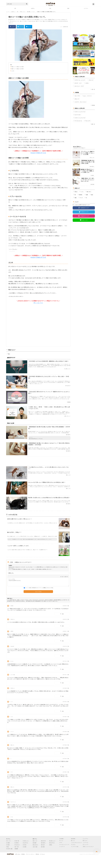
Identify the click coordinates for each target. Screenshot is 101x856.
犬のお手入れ (25, 842)
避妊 (76, 197)
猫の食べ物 (43, 840)
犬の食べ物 (16, 840)
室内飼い (81, 194)
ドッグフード (62, 846)
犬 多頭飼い (61, 838)
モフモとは (42, 854)
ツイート (21, 26)
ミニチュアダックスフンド (76, 842)
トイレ (82, 191)
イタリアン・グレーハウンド (80, 102)
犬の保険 (24, 846)
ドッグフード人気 (74, 846)
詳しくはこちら (38, 303)
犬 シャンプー (85, 844)
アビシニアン (88, 120)
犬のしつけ (8, 840)
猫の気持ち (43, 842)
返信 (63, 614)
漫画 (68, 8)
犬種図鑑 (93, 105)
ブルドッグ (91, 80)
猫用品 (50, 844)
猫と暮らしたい (52, 840)
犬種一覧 (93, 89)
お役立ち (33, 8)
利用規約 (23, 854)
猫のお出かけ (35, 844)
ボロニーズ (77, 99)
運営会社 (37, 854)
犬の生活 (24, 844)
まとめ (12, 70)
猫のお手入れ (52, 842)
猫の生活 (43, 844)
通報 (68, 605)
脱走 (92, 194)
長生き (76, 191)
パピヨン (87, 83)
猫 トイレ (73, 840)
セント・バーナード (87, 96)
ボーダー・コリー (78, 83)
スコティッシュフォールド (80, 111)
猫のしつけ (35, 840)
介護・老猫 (35, 846)
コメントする (38, 591)
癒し (50, 8)
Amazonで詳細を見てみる (38, 153)
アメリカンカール (78, 120)
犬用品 (7, 846)
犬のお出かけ (17, 844)
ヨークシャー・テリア (79, 86)
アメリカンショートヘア (64, 844)
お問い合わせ (17, 854)
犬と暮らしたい (26, 840)
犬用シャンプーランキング (88, 846)
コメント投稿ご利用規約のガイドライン (34, 587)
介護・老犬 (16, 846)
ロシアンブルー (78, 114)
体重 (87, 194)
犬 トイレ (61, 840)
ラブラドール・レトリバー (80, 80)
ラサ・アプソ (77, 96)
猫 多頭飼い (73, 838)
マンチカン (73, 844)
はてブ (29, 26)
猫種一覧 (93, 124)
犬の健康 (8, 842)
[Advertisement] (38, 325)
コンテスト (86, 8)
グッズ (81, 197)
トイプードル (85, 842)
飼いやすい (89, 191)
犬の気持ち (16, 842)
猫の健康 (34, 842)
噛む (9, 354)
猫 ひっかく (85, 840)
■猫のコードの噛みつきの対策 (17, 68)
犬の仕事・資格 (9, 848)
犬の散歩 (8, 844)
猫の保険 (43, 846)
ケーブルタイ (13, 249)
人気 (15, 8)
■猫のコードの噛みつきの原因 (17, 66)
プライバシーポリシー (30, 854)
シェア (13, 26)
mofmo (50, 4)
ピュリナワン (85, 838)
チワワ (60, 842)
